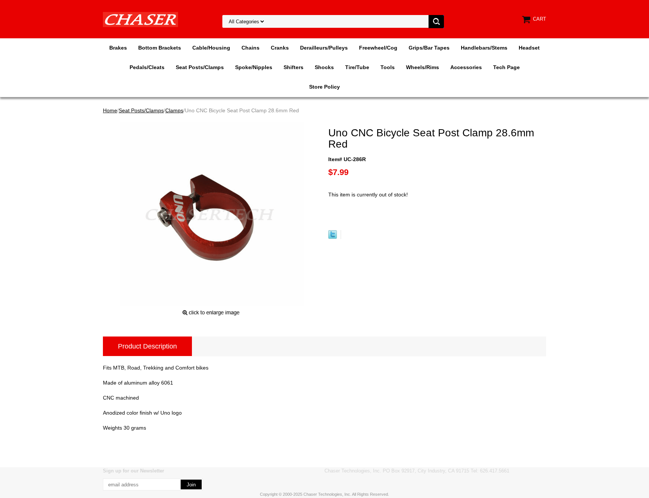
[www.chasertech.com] (140, 19)
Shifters (293, 67)
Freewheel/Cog (378, 48)
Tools (387, 67)
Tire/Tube (357, 67)
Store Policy (324, 87)
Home (110, 110)
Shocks (324, 67)
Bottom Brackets (159, 48)
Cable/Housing (211, 48)
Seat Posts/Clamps (200, 67)
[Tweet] (332, 237)
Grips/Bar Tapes (429, 48)
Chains (250, 48)
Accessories (466, 67)
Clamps (174, 110)
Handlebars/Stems (484, 48)
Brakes (118, 48)
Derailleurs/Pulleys (324, 48)
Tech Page (506, 67)
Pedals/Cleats (147, 67)
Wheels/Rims (422, 67)
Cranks (280, 48)
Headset (529, 48)
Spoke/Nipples (253, 67)
